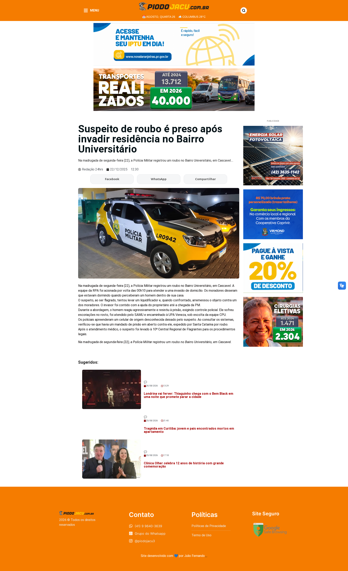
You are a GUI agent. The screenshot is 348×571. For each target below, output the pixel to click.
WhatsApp (159, 179)
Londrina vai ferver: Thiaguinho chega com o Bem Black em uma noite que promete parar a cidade (188, 395)
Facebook (112, 179)
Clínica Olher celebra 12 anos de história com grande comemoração (184, 464)
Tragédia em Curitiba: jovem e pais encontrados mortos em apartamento (189, 430)
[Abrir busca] (243, 10)
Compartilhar (205, 179)
